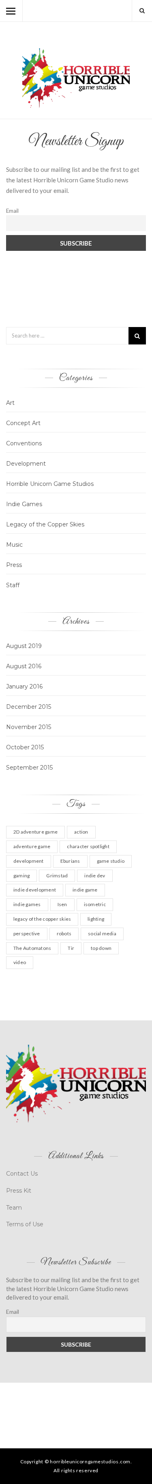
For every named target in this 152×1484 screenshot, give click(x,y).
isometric (95, 904)
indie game (85, 890)
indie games (27, 904)
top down (101, 948)
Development (26, 463)
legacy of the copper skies (42, 919)
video (19, 962)
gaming (21, 875)
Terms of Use (24, 1224)
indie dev (94, 875)
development (28, 861)
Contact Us (22, 1173)
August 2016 (23, 666)
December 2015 (28, 706)
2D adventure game (35, 832)
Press (14, 565)
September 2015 (29, 767)
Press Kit (18, 1190)
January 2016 (24, 686)
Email (12, 210)
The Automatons (32, 948)
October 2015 (25, 747)
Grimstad (57, 875)
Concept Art (23, 423)
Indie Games (24, 504)
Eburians (70, 861)
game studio (111, 861)
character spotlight (88, 846)
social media (102, 933)
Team (14, 1207)
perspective (26, 933)
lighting (96, 919)
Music (14, 544)
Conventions (24, 443)
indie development (34, 890)
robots (64, 933)
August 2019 (24, 646)
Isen (62, 904)
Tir (71, 948)
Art (10, 402)
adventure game (31, 846)
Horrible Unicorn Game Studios (50, 484)
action (81, 832)
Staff (12, 585)
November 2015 (28, 727)
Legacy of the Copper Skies (45, 524)
